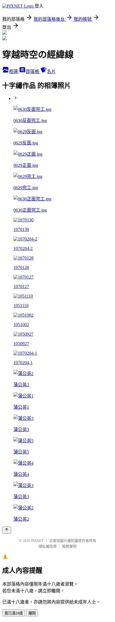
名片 (51, 71)
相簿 (14, 71)
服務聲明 (69, 546)
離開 (32, 613)
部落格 (33, 71)
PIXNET (37, 541)
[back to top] (6, 530)
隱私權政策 (48, 546)
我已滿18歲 (13, 613)
